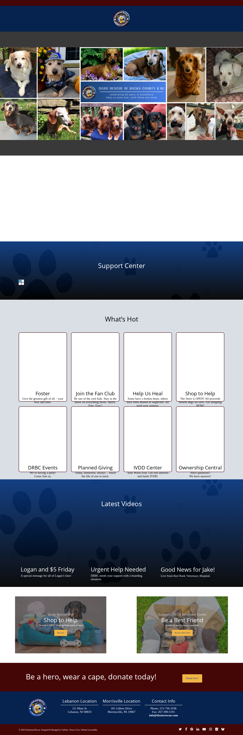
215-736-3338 (168, 708)
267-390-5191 (166, 711)
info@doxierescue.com (163, 715)
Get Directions (79, 715)
